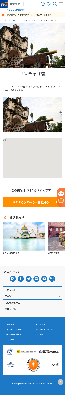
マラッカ (26, 20)
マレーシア (15, 20)
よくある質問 (41, 324)
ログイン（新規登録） (16, 10)
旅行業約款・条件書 (44, 329)
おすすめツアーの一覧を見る (30, 202)
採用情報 (10, 339)
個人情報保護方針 (14, 334)
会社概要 (39, 334)
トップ (5, 20)
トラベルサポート (14, 329)
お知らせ (10, 324)
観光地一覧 (38, 20)
